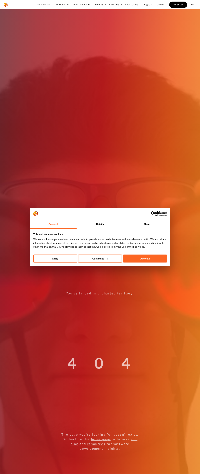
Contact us (178, 4)
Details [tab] (100, 224)
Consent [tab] (53, 224)
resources (96, 444)
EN (192, 4)
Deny (55, 258)
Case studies (131, 4)
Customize (98, 258)
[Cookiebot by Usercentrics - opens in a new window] (153, 213)
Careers (161, 4)
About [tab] (146, 224)
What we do (62, 4)
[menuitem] (44, 4)
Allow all (145, 258)
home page (101, 439)
